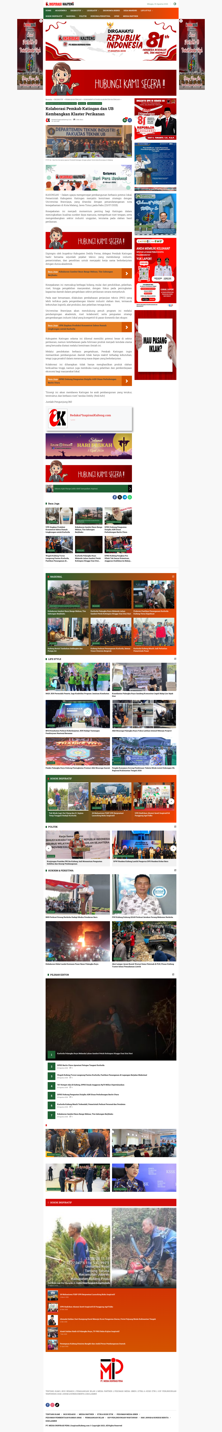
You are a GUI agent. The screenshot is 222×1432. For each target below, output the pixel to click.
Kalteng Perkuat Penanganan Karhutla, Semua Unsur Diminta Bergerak (110, 649)
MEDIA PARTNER (105, 1391)
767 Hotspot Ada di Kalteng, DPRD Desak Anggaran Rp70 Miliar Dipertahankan (90, 1084)
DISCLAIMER (91, 1394)
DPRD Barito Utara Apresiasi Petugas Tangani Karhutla (80, 1065)
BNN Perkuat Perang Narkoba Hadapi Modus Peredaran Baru (72, 917)
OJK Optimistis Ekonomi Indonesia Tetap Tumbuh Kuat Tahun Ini (140, 1194)
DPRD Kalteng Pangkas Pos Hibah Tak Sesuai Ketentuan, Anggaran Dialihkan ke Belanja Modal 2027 (118, 558)
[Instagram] (52, 1405)
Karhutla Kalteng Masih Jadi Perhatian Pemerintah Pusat (150, 649)
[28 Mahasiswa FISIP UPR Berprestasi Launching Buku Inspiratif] (111, 796)
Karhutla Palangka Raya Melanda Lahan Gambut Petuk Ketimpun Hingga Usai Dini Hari (88, 558)
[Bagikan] (130, 120)
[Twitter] (120, 497)
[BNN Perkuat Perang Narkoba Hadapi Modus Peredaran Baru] (78, 894)
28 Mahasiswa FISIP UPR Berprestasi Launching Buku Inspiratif (108, 814)
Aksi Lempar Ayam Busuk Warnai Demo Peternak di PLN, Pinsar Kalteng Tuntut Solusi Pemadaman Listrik (143, 965)
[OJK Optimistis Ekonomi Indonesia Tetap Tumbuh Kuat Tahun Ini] (144, 1178)
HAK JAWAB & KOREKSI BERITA (71, 1394)
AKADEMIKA (52, 522)
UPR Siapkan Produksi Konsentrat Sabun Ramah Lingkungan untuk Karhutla (58, 529)
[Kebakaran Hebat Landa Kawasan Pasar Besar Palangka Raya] (78, 941)
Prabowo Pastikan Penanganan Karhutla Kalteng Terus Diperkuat (150, 612)
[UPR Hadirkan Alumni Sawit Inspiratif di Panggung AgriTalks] (153, 796)
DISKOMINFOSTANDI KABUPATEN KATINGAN (61, 103)
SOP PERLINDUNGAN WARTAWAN (122, 1417)
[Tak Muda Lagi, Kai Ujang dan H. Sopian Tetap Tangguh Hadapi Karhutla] (68, 796)
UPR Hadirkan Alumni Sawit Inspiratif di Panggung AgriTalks (152, 814)
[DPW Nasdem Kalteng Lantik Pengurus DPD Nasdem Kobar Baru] (144, 845)
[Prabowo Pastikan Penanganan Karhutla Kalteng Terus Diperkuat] (153, 594)
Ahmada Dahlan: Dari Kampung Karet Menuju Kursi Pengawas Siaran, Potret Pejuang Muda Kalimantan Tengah (108, 1319)
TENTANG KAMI (53, 1391)
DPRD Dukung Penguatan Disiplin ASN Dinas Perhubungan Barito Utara (116, 529)
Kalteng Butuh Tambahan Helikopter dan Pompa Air (65, 649)
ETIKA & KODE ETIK (147, 1391)
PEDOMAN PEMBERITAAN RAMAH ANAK (64, 1417)
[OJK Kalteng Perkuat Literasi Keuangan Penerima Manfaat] (144, 1143)
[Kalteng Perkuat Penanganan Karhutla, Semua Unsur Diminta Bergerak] (111, 632)
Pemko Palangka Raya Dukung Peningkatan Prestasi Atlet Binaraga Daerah (78, 768)
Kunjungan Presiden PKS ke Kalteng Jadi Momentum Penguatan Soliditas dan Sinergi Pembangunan (74, 862)
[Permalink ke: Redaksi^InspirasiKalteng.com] (49, 120)
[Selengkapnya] (173, 576)
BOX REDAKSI (68, 1391)
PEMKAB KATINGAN (94, 103)
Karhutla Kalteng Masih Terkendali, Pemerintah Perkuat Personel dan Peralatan (91, 1104)
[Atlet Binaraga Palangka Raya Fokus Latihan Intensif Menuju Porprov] (144, 714)
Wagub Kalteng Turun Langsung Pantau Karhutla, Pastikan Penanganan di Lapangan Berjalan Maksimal (58, 558)
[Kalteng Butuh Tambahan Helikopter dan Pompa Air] (68, 632)
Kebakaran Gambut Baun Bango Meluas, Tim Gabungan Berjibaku (88, 529)
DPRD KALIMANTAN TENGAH (116, 550)
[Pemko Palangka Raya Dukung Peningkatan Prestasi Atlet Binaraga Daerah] (78, 751)
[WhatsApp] (130, 497)
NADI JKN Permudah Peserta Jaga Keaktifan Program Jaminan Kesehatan (77, 693)
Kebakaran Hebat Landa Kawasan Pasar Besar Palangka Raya (72, 964)
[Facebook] (115, 497)
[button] (174, 3)
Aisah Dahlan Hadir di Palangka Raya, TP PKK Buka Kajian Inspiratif (89, 1331)
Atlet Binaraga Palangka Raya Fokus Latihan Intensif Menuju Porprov (142, 730)
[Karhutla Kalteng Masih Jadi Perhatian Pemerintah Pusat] (153, 632)
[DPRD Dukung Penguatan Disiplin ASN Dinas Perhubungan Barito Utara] (118, 515)
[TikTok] (57, 1405)
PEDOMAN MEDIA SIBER (125, 1391)
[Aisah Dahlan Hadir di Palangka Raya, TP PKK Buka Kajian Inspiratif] (53, 1332)
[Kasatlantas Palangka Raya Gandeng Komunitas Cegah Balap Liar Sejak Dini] (144, 677)
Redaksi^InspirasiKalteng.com (62, 119)
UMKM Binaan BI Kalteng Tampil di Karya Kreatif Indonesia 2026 (74, 1159)
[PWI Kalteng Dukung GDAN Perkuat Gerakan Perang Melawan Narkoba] (144, 894)
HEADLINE (81, 103)
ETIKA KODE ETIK (105, 1414)
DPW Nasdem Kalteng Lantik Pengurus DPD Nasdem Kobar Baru (140, 861)
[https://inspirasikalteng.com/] (60, 3)
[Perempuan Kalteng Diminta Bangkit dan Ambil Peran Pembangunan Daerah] (53, 1345)
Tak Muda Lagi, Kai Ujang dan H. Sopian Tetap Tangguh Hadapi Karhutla (66, 814)
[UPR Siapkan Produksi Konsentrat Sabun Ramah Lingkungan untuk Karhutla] (59, 515)
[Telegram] (125, 497)
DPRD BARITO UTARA (114, 522)
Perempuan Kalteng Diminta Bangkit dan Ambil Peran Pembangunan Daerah (92, 1343)
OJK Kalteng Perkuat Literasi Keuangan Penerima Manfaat (137, 1159)
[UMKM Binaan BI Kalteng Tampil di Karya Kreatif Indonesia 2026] (78, 1143)
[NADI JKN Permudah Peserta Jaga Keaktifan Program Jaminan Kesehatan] (78, 677)
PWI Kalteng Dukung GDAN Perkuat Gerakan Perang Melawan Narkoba (142, 917)
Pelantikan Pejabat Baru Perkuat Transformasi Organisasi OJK (72, 1194)
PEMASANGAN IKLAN (85, 1391)
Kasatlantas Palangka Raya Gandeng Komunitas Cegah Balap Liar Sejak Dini (142, 694)
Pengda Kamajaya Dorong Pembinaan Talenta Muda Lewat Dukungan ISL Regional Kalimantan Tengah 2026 (143, 769)
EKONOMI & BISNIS (54, 1154)
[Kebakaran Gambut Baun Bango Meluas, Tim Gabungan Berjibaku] (88, 515)
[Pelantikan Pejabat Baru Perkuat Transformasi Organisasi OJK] (78, 1178)
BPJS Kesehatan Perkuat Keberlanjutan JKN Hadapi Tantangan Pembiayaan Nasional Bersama (73, 731)
